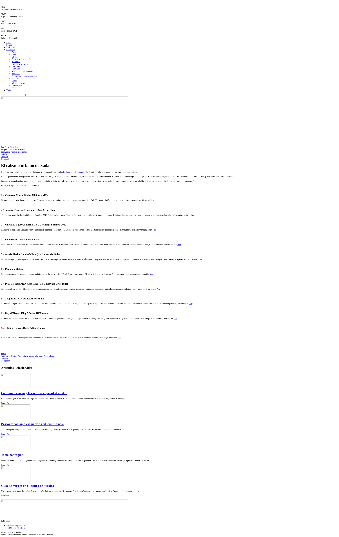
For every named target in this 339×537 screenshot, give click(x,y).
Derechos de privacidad (16, 525)
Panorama (16, 73)
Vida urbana (17, 85)
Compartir (5, 159)
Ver (154, 200)
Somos (9, 45)
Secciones (10, 50)
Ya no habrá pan (12, 455)
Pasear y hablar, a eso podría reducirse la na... (32, 424)
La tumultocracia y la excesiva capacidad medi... (34, 393)
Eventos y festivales (20, 64)
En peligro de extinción (21, 59)
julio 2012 (5, 154)
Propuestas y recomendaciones (24, 76)
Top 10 (15, 78)
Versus (14, 81)
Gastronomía (17, 66)
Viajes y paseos (18, 83)
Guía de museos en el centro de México (27, 485)
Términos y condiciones (16, 528)
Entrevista (16, 61)
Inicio (8, 42)
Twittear (4, 156)
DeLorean (65, 181)
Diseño (15, 57)
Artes (14, 52)
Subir (3, 353)
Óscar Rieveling (11, 147)
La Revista (10, 47)
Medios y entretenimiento (22, 71)
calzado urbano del (72, 172)
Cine (14, 54)
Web (13, 88)
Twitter (9, 90)
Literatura (16, 69)
